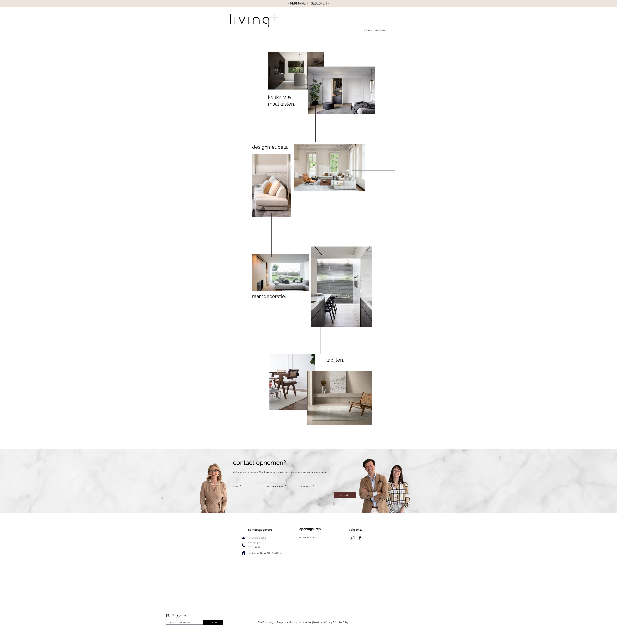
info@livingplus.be (257, 537)
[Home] (243, 553)
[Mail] (243, 538)
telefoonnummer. (275, 486)
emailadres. (306, 486)
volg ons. (355, 529)
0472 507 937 (254, 543)
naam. (236, 486)
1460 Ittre (277, 553)
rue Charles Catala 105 (259, 553)
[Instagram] (352, 538)
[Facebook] (360, 538)
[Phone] (243, 545)
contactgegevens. (260, 529)
